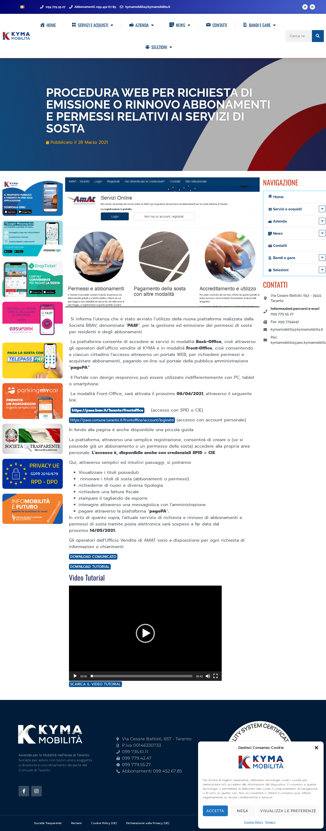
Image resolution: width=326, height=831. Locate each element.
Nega (242, 811)
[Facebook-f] (305, 7)
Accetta (215, 811)
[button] (316, 747)
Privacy (270, 822)
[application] (145, 633)
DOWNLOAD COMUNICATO (93, 556)
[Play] (75, 676)
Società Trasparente (48, 823)
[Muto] (207, 676)
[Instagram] (312, 7)
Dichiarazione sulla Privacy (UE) (147, 823)
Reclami (76, 823)
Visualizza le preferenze (288, 811)
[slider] (141, 676)
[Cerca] (318, 36)
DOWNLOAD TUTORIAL (90, 566)
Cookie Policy (253, 822)
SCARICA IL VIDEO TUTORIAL (95, 684)
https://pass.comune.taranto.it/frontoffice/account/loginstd (122, 420)
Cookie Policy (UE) (104, 823)
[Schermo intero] (215, 676)
